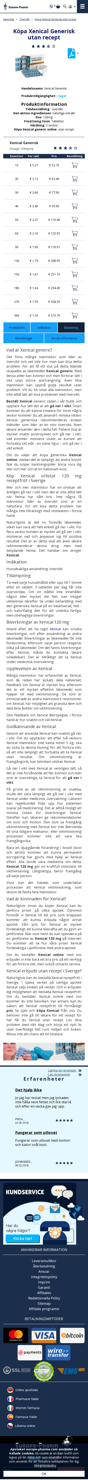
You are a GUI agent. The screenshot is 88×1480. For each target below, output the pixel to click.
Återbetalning (44, 1266)
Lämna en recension (62, 1070)
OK (44, 1473)
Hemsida (8, 19)
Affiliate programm (44, 1308)
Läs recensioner (59, 1074)
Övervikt (24, 19)
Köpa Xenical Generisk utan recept (55, 19)
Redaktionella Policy (44, 1298)
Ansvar (44, 1271)
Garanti (44, 1287)
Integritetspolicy (44, 1276)
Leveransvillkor (44, 1260)
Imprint (44, 1282)
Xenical (55, 629)
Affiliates (44, 1292)
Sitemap (44, 1303)
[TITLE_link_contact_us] (44, 1213)
